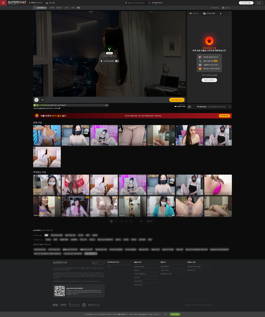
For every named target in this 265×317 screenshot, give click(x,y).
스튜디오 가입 (164, 270)
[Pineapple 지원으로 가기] (84, 305)
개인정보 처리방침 (139, 266)
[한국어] (46, 235)
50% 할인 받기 (224, 115)
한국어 (97, 263)
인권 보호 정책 (138, 284)
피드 (73, 8)
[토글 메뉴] (3, 3)
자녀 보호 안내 (138, 281)
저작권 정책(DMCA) (139, 274)
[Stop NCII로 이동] (94, 305)
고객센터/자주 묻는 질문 (194, 266)
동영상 (59, 8)
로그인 (259, 3)
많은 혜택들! (213, 75)
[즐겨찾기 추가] (36, 100)
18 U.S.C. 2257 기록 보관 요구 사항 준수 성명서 (199, 305)
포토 (67, 8)
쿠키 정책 (136, 277)
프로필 (51, 8)
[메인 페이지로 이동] (17, 3)
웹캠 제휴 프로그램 (166, 274)
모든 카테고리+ (90, 253)
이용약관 (136, 270)
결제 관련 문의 (191, 270)
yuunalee (37, 230)
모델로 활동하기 (165, 266)
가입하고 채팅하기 (209, 80)
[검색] (149, 2)
